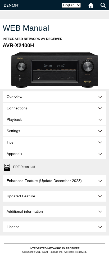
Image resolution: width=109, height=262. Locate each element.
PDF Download (24, 167)
